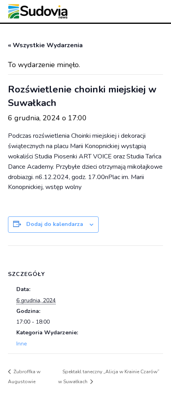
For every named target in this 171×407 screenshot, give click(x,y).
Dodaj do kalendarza (54, 224)
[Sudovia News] (38, 11)
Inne (21, 343)
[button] (126, 12)
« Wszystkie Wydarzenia (45, 45)
